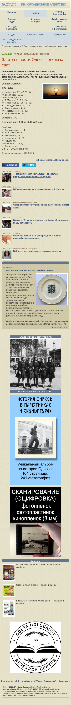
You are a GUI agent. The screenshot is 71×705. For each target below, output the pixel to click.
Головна (11, 12)
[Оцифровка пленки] (35, 556)
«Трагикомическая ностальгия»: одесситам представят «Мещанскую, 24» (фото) (35, 175)
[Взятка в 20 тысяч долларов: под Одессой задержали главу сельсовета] (6, 224)
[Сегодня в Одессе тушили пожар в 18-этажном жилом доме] (6, 208)
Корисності (64, 681)
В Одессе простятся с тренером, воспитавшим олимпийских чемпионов (37, 237)
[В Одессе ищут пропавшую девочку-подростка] (6, 255)
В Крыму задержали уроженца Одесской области (38, 189)
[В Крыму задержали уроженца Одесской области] (6, 193)
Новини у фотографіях (59, 13)
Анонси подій (12, 20)
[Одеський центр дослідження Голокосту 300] (35, 672)
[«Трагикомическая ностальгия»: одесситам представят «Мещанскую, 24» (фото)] (6, 177)
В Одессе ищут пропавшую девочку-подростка (37, 251)
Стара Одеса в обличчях (11, 27)
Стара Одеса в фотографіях (59, 27)
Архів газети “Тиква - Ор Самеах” (39, 681)
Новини (35, 13)
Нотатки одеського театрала (12, 40)
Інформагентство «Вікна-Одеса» (52, 160)
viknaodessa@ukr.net (51, 689)
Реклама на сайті (10, 681)
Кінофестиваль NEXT (59, 20)
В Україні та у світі (35, 34)
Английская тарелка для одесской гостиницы (29, 270)
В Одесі (11, 34)
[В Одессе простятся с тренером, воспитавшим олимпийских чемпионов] (6, 239)
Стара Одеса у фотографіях (35, 336)
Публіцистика (59, 34)
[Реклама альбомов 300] (35, 483)
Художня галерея (35, 20)
